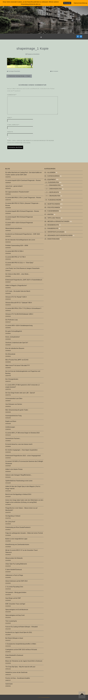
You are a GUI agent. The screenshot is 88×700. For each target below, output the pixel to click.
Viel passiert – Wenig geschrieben (15, 592)
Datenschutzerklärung (80, 3)
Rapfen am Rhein (10, 421)
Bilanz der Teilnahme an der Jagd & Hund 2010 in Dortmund (23, 661)
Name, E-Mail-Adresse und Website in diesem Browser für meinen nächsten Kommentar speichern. (30, 141)
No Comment (55, 71)
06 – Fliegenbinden (52, 211)
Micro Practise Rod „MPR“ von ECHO (16, 359)
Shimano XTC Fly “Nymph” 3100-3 (16, 297)
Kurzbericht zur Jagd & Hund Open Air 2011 (18, 632)
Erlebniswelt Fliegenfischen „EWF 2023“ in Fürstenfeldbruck (23, 279)
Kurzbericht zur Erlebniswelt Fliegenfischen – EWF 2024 (22, 234)
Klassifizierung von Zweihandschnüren (17, 544)
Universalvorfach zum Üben (13, 398)
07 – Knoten (49, 214)
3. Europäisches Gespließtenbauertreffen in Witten (20, 644)
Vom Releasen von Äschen (13, 404)
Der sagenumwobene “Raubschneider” (17, 192)
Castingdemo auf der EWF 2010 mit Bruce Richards (21, 649)
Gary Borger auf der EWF (13, 598)
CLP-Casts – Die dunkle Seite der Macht (17, 291)
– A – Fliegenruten (52, 182)
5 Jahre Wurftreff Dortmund (13, 569)
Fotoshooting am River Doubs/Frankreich (18, 527)
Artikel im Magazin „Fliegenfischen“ (16, 285)
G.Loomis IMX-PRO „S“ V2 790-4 (15, 257)
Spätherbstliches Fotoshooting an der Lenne (18, 480)
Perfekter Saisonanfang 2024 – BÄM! (16, 245)
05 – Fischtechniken (52, 207)
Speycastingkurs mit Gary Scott (14, 615)
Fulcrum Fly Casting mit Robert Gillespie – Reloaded (21, 626)
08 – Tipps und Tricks (52, 218)
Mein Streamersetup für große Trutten (16, 410)
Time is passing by (11, 621)
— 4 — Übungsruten (52, 195)
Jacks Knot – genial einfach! (14, 186)
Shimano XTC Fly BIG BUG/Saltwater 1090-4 (19, 314)
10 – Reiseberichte (52, 225)
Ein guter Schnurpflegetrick (13, 331)
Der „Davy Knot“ (10, 521)
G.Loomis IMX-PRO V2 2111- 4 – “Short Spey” (19, 262)
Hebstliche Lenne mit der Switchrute (16, 672)
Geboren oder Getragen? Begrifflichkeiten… (18, 475)
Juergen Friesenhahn (15, 71)
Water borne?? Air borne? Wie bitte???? (17, 365)
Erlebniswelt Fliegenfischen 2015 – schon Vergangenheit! (23, 455)
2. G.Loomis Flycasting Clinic (14, 586)
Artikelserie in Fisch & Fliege (14, 575)
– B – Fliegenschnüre (53, 200)
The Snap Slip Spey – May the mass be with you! (20, 666)
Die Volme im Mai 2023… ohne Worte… (17, 274)
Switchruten (9, 684)
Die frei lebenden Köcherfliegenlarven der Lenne (20, 239)
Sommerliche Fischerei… (13, 438)
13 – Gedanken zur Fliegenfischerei (58, 235)
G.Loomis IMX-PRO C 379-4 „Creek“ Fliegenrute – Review (23, 197)
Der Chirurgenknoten (11, 379)
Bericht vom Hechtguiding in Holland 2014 (18, 494)
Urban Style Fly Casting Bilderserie (16, 564)
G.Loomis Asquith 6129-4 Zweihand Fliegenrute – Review (23, 180)
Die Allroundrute (10, 354)
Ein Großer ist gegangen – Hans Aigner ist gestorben (21, 450)
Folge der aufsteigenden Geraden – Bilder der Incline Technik (24, 533)
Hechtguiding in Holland (12, 516)
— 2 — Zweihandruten (53, 188)
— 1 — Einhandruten (52, 185)
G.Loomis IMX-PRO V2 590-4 (14, 251)
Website (10, 131)
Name (9, 117)
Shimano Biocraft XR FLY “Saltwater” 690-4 (18, 302)
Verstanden (67, 3)
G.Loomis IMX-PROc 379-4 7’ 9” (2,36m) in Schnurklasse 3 (23, 308)
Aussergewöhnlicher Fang (13, 415)
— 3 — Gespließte (52, 192)
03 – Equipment (50, 179)
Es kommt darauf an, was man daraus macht (18, 444)
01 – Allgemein (50, 172)
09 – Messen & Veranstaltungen (57, 221)
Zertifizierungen (10, 427)
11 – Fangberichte (51, 228)
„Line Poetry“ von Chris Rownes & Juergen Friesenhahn (22, 268)
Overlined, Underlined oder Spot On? (16, 342)
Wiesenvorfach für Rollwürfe (14, 558)
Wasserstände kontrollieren (13, 228)
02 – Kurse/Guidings (52, 176)
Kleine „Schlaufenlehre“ (12, 337)
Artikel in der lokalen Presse (14, 469)
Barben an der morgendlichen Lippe (16, 538)
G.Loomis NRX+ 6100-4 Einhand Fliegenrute (19, 222)
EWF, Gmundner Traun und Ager (15, 604)
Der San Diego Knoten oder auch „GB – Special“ (20, 392)
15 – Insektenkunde (52, 239)
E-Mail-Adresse (13, 124)
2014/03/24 (36, 54)
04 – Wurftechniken (52, 204)
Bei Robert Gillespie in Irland (14, 638)
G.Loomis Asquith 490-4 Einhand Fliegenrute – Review (22, 211)
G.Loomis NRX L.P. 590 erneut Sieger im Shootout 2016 (22, 432)
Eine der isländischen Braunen (14, 348)
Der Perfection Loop (11, 319)
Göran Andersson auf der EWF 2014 (16, 581)
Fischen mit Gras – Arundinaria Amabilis (17, 678)
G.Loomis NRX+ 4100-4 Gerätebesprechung (18, 325)
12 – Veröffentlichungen (54, 232)
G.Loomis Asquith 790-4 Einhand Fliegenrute (19, 217)
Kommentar (11, 94)
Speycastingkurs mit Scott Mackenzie (16, 609)
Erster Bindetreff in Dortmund (14, 655)
